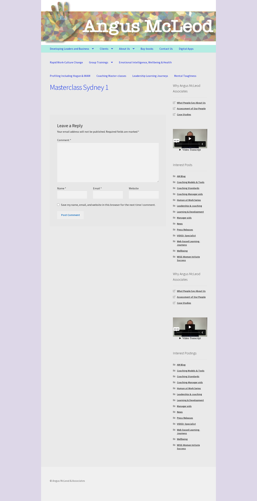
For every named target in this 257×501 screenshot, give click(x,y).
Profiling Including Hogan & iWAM (70, 76)
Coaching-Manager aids (190, 194)
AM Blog (181, 176)
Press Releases (185, 229)
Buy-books (147, 48)
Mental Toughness (185, 76)
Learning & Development (190, 211)
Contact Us (166, 48)
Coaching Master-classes (111, 76)
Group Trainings (98, 62)
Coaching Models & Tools (190, 182)
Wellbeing (182, 250)
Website (134, 188)
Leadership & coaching (189, 205)
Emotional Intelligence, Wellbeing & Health (145, 62)
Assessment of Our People (191, 108)
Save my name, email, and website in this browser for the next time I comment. (108, 204)
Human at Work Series (189, 200)
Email (97, 188)
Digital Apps (186, 48)
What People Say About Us (191, 102)
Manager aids (184, 217)
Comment (64, 140)
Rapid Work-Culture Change (66, 62)
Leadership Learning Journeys (150, 76)
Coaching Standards (188, 188)
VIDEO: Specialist (186, 235)
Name (61, 188)
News (180, 223)
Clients (104, 48)
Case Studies (184, 114)
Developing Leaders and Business (69, 48)
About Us (124, 48)
